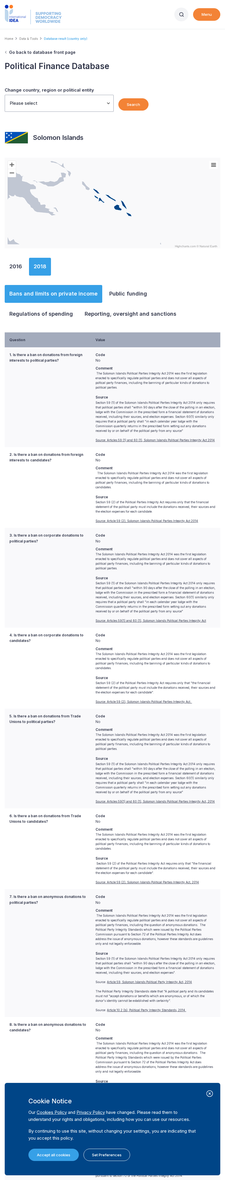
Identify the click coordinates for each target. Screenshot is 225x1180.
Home (9, 38)
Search (133, 104)
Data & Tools (28, 38)
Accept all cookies (53, 1154)
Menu (207, 14)
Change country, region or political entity (49, 90)
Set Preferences (107, 1154)
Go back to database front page (42, 52)
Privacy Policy (90, 1112)
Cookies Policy (52, 1112)
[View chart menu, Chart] (213, 165)
